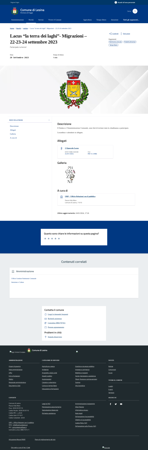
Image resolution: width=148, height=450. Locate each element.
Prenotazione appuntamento (51, 407)
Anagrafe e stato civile (49, 373)
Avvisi (110, 373)
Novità (31, 20)
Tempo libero (101, 20)
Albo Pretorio (79, 407)
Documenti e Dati (14, 385)
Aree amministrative (15, 369)
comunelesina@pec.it (19, 427)
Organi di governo (15, 366)
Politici (11, 379)
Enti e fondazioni (14, 376)
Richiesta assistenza (49, 413)
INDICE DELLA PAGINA (16, 120)
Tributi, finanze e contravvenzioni (86, 379)
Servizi (40, 20)
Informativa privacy (81, 410)
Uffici (10, 373)
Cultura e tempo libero (49, 385)
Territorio (111, 392)
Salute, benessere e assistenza (85, 376)
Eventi (110, 389)
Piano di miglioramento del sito (45, 439)
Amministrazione (17, 20)
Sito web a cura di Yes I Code (20, 447)
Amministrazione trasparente (85, 403)
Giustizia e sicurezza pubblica (84, 366)
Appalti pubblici (47, 376)
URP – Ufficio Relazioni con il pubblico (80, 196)
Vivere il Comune (54, 20)
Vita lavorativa (80, 385)
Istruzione (114, 20)
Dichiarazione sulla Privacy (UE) (85, 426)
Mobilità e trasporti (81, 373)
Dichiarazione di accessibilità (84, 416)
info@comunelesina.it (20, 425)
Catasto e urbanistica (49, 382)
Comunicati (112, 369)
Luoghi (110, 386)
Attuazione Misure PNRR (17, 439)
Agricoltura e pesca (48, 366)
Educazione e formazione (50, 389)
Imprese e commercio (82, 369)
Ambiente (45, 369)
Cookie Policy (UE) (81, 423)
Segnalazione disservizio (50, 410)
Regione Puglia (15, 2)
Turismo (77, 382)
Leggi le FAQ (46, 403)
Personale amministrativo (17, 382)
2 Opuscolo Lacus (72, 148)
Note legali (78, 413)
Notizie (110, 366)
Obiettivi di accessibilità (83, 420)
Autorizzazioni (46, 379)
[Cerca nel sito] (135, 11)
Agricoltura (87, 20)
